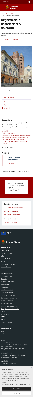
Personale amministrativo (8, 264)
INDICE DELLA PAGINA (9, 97)
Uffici (2, 256)
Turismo (3, 312)
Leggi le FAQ (4, 361)
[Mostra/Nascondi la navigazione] (2, 7)
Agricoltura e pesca (6, 276)
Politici (3, 261)
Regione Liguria (6, 1)
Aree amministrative (6, 253)
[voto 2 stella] (11, 190)
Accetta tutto (16, 389)
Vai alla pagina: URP (6, 353)
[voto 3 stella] (13, 190)
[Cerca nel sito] (28, 7)
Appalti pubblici (5, 284)
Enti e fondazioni (5, 259)
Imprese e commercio (7, 301)
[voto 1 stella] (8, 190)
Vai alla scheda (11, 163)
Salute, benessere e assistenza (9, 306)
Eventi (3, 334)
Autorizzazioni (5, 287)
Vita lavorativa (5, 314)
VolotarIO (5, 131)
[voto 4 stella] (16, 190)
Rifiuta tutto (17, 393)
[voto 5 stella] (18, 190)
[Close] (31, 367)
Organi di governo (6, 250)
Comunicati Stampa (6, 322)
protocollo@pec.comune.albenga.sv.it (14, 355)
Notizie (3, 319)
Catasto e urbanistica (7, 290)
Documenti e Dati (6, 267)
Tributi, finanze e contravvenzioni (10, 309)
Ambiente (4, 279)
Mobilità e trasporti (6, 303)
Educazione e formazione (8, 295)
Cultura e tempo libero (7, 292)
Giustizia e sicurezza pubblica (9, 298)
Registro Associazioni (8, 133)
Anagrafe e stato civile (7, 282)
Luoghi (3, 331)
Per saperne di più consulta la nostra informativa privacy (16, 384)
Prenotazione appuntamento (9, 364)
